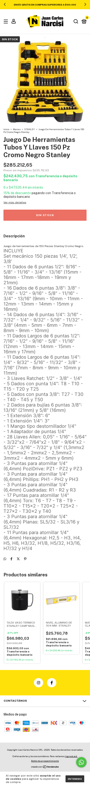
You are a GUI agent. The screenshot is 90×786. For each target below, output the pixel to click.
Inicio (6, 129)
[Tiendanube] (45, 767)
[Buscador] (76, 22)
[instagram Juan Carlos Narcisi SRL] (38, 682)
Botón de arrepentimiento (45, 760)
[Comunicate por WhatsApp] (81, 762)
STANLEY (29, 129)
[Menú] (6, 22)
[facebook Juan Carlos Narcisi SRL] (51, 682)
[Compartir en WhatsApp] (4, 559)
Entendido (75, 778)
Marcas (17, 129)
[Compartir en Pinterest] (25, 559)
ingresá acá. (71, 756)
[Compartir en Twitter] (18, 559)
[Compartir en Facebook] (11, 559)
